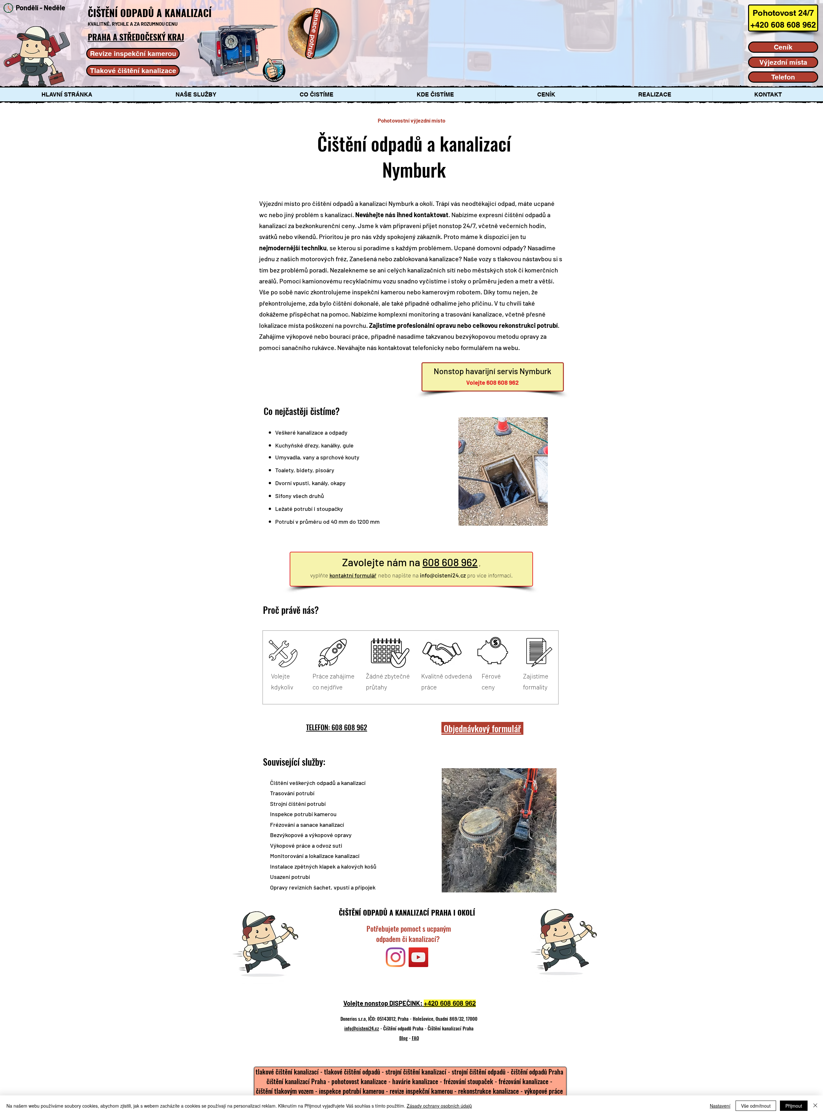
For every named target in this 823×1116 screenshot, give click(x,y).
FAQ (415, 1037)
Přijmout (793, 1105)
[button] (196, 94)
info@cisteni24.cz (443, 575)
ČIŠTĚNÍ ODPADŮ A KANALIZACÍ (151, 12)
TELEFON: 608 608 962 (336, 727)
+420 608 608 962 (450, 1003)
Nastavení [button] (720, 1105)
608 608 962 (450, 562)
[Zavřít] (815, 1106)
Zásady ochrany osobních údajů (439, 1105)
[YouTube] (418, 957)
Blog (403, 1037)
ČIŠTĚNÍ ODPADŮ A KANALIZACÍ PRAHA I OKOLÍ (407, 912)
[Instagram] (395, 957)
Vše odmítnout (756, 1105)
